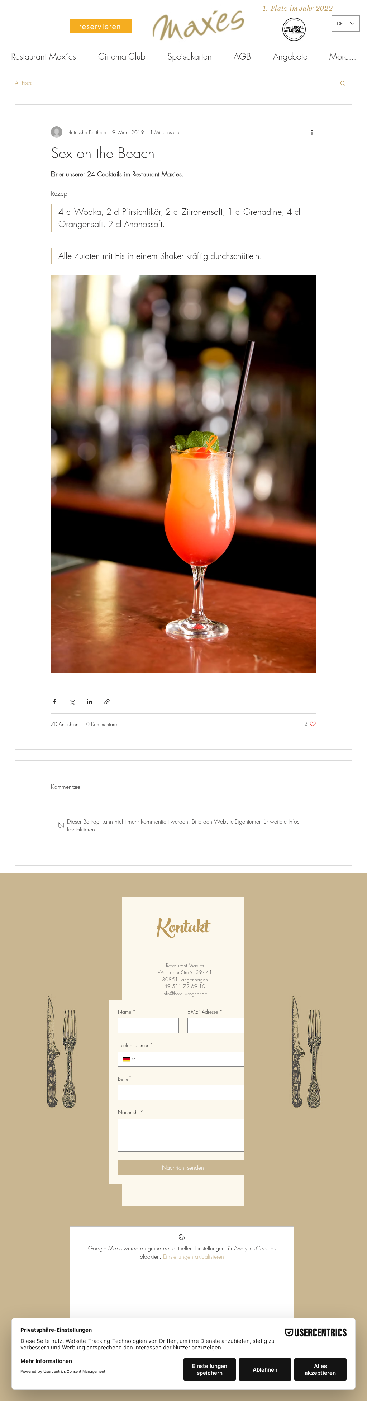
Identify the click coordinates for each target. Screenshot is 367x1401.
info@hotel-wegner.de (184, 993)
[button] (342, 83)
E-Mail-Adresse (205, 1011)
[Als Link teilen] (107, 701)
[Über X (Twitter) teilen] (71, 701)
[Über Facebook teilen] (54, 701)
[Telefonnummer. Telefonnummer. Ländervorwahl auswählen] (129, 1059)
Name (127, 1011)
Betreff (124, 1078)
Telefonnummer (135, 1045)
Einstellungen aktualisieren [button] (193, 1256)
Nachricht (130, 1112)
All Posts (23, 82)
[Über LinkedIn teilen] (89, 701)
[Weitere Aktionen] (312, 132)
